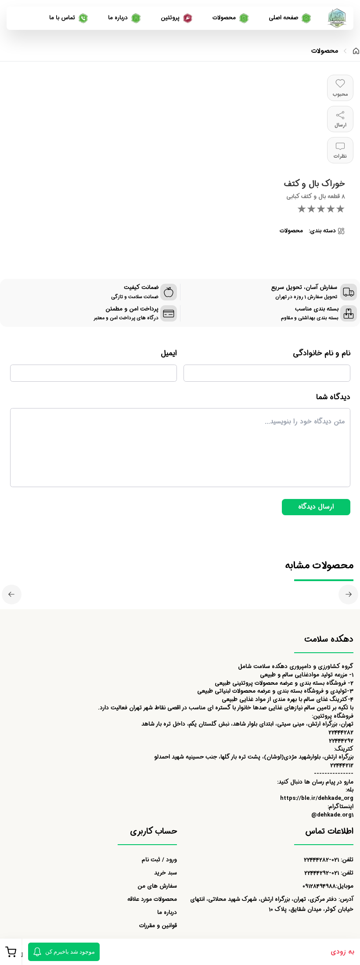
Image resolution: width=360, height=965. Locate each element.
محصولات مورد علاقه (152, 899)
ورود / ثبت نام (159, 859)
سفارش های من (157, 886)
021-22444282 (321, 859)
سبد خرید (165, 873)
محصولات (324, 51)
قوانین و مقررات (158, 925)
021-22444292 (321, 873)
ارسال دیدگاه (316, 507)
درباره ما (167, 912)
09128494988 (319, 886)
